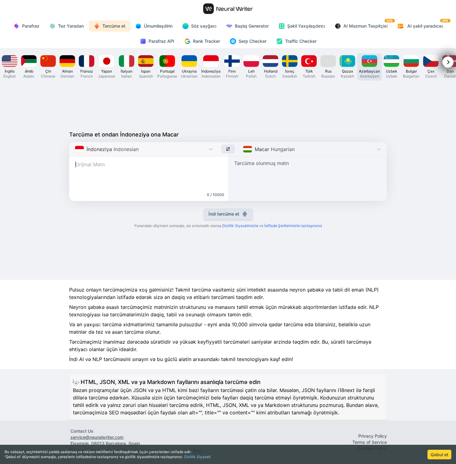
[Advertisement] (228, 104)
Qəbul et (439, 454)
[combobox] (75, 149)
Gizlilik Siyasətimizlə (240, 225)
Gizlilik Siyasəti (197, 456)
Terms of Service (369, 442)
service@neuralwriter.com (96, 437)
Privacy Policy (372, 436)
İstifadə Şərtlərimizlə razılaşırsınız (293, 225)
